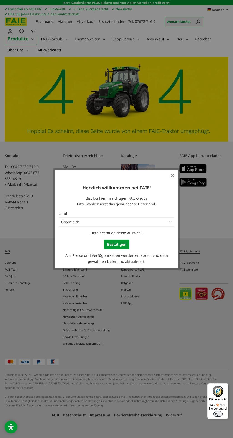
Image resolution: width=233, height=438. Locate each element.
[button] (11, 427)
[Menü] (225, 386)
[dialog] (116, 219)
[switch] (218, 414)
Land (63, 213)
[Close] (172, 175)
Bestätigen (116, 244)
